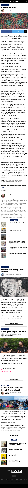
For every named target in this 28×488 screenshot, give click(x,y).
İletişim (12, 481)
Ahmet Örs (11, 180)
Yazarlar (20, 479)
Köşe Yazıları (12, 479)
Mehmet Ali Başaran (9, 335)
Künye (9, 481)
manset (3, 181)
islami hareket (18, 180)
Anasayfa (2, 479)
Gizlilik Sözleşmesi (18, 481)
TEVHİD (19, 181)
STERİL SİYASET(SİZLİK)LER (11, 181)
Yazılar (17, 479)
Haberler (7, 479)
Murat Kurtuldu (8, 275)
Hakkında (25, 479)
